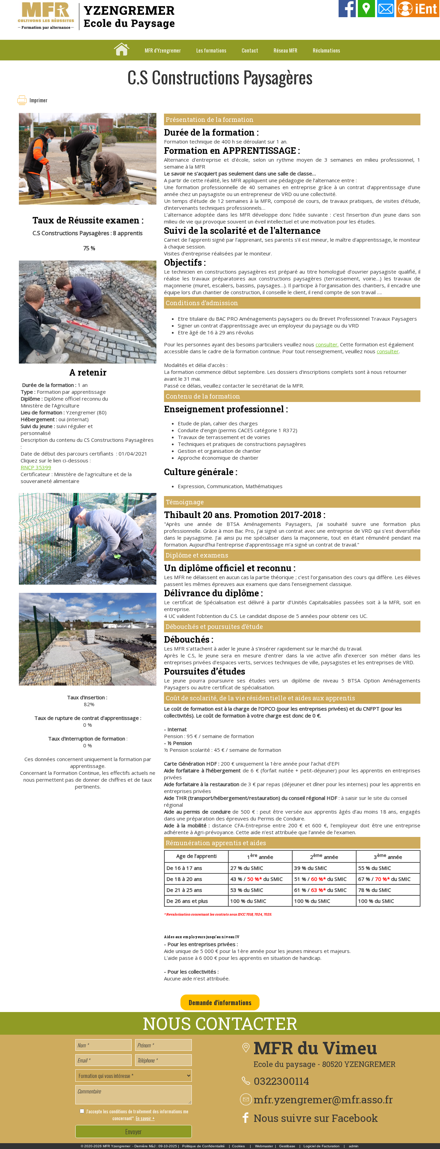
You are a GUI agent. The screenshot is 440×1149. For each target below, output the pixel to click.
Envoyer (133, 1131)
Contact (250, 50)
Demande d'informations (220, 1002)
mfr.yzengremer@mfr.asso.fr (323, 1099)
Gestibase (287, 1146)
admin (354, 1146)
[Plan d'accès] (367, 15)
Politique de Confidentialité (203, 1146)
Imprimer (38, 100)
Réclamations (326, 50)
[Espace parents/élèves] (418, 15)
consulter (388, 351)
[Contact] (386, 15)
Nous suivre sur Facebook (316, 1118)
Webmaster (264, 1146)
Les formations (211, 50)
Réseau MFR (285, 50)
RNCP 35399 (36, 467)
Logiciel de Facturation (322, 1146)
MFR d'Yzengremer (163, 50)
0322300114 (281, 1081)
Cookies (238, 1146)
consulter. (327, 344)
